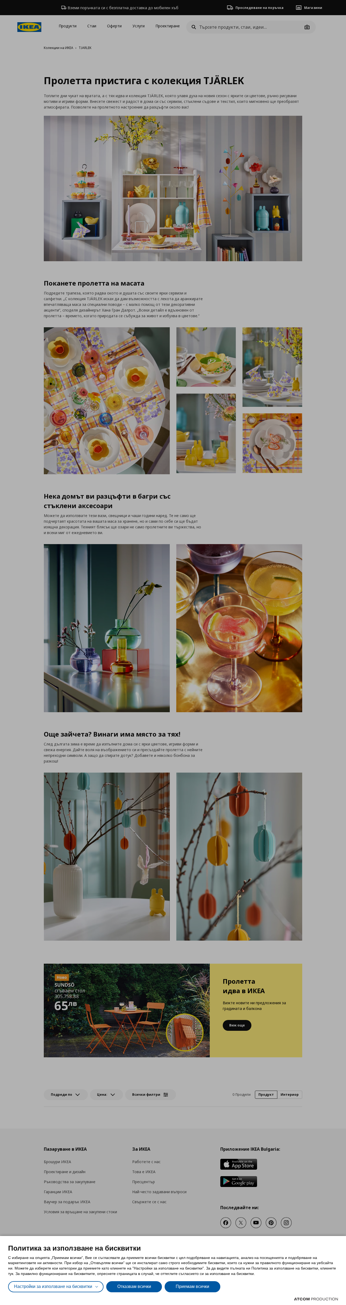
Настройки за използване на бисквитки (53, 1286)
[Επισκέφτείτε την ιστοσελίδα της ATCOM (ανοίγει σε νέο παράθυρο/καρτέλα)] (316, 1299)
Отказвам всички (134, 1286)
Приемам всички (192, 1286)
